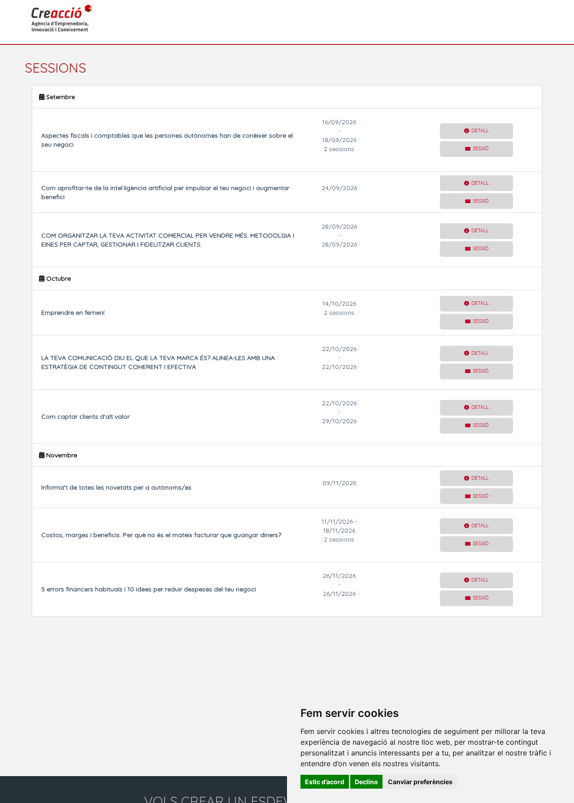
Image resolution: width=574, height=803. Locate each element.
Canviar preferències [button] (420, 782)
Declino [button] (366, 782)
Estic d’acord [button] (324, 782)
